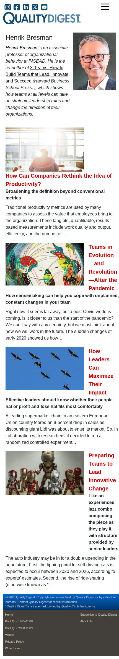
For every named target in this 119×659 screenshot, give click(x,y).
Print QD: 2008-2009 (19, 628)
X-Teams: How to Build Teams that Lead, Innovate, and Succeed (37, 74)
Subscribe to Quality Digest (98, 614)
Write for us (12, 648)
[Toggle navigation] (106, 7)
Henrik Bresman (21, 48)
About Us (86, 621)
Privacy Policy (14, 641)
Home (9, 614)
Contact (22, 602)
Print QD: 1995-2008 (19, 621)
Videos (9, 634)
